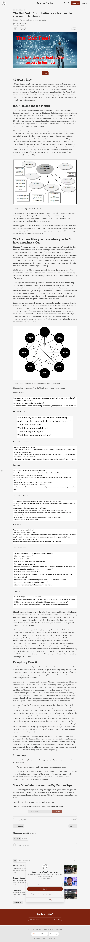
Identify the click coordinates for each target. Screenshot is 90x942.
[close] (61, 864)
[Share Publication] (68, 3)
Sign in (84, 3)
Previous (20, 826)
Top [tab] (15, 861)
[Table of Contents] (2, 471)
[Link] (10, 79)
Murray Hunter (21, 23)
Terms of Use (53, 893)
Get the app (53, 934)
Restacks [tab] (24, 839)
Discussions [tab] (26, 861)
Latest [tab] (19, 861)
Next (71, 826)
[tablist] (20, 839)
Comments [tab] (17, 839)
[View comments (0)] (21, 29)
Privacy (44, 929)
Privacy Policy (58, 895)
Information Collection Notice (44, 895)
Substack (36, 938)
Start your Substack (40, 934)
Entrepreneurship (19, 10)
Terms (49, 929)
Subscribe (75, 3)
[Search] (64, 3)
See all (16, 902)
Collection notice (57, 929)
